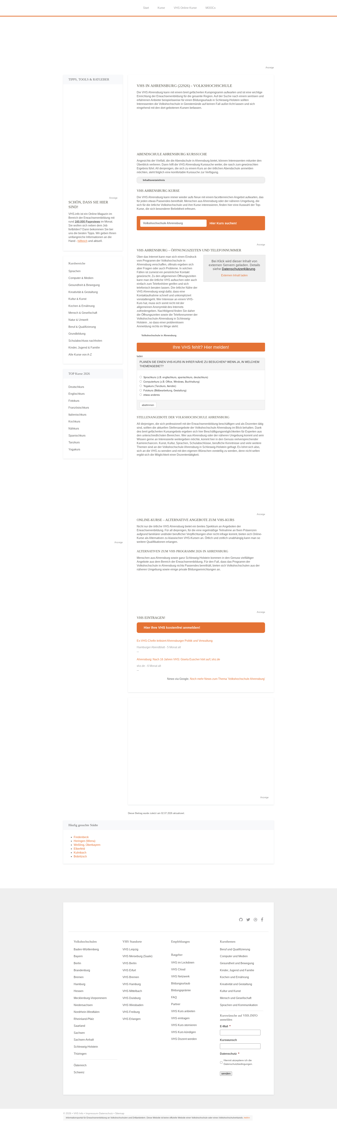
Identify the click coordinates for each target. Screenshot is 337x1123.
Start (146, 7)
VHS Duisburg (132, 998)
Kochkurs (74, 421)
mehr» (247, 1118)
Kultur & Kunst (77, 298)
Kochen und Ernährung (234, 977)
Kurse (161, 7)
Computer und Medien (234, 956)
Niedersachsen (83, 1005)
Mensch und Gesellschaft (235, 998)
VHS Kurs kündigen (183, 1032)
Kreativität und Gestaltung (236, 984)
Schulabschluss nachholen (85, 340)
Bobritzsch (80, 856)
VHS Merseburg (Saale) (137, 956)
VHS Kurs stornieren (184, 1025)
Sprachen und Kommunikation (239, 1005)
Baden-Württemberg (86, 949)
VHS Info (78, 1113)
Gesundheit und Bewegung (237, 963)
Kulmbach (80, 852)
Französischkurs (78, 407)
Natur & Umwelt (78, 319)
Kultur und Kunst (230, 990)
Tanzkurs (74, 442)
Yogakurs (74, 449)
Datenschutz (229, 1053)
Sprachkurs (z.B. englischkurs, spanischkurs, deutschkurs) (175, 377)
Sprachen (74, 271)
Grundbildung (76, 333)
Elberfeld (79, 848)
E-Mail (225, 1026)
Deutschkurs (76, 386)
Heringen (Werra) (84, 840)
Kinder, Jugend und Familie (237, 970)
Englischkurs (76, 393)
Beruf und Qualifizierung (235, 949)
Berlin (77, 963)
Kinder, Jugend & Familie (84, 347)
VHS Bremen (131, 977)
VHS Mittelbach (132, 990)
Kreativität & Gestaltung (83, 292)
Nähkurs (73, 428)
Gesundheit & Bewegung (84, 285)
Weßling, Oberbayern (87, 844)
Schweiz (79, 1072)
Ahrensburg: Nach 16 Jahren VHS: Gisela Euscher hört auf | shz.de (178, 659)
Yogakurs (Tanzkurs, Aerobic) (159, 386)
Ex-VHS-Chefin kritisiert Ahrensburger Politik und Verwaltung (175, 640)
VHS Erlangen (132, 1018)
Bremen (79, 977)
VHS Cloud (178, 969)
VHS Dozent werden (184, 1038)
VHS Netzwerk (180, 976)
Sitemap (119, 1113)
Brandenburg (82, 970)
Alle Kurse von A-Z (80, 354)
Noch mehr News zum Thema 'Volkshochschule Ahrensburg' (227, 678)
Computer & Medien (80, 277)
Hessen (78, 990)
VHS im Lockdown (182, 962)
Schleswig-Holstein (86, 1046)
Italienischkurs (77, 414)
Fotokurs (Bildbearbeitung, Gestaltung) (165, 390)
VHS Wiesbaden (133, 1005)
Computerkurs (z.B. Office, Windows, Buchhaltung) (171, 381)
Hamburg (79, 984)
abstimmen (148, 405)
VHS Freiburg (131, 1011)
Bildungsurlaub (180, 983)
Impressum (92, 1113)
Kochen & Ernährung (81, 305)
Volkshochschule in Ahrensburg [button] (158, 335)
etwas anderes (151, 394)
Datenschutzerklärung (238, 269)
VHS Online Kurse (185, 7)
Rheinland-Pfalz (84, 1018)
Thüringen (80, 1053)
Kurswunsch (228, 1040)
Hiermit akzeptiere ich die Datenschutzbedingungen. (238, 1062)
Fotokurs (73, 400)
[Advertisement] (168, 41)
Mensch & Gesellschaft (82, 312)
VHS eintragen (180, 1018)
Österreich (80, 1065)
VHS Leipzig (130, 949)
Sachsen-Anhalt (84, 1039)
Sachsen (79, 1032)
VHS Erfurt (129, 970)
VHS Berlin (130, 963)
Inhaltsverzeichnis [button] (154, 180)
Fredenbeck (81, 837)
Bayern (78, 956)
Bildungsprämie (181, 990)
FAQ (174, 997)
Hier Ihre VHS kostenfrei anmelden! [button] (172, 627)
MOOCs (211, 7)
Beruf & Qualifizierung (82, 326)
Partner (175, 1004)
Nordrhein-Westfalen (87, 1011)
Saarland (79, 1025)
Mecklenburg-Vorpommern (90, 998)
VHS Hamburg (132, 984)
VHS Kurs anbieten (183, 1011)
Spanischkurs (76, 435)
